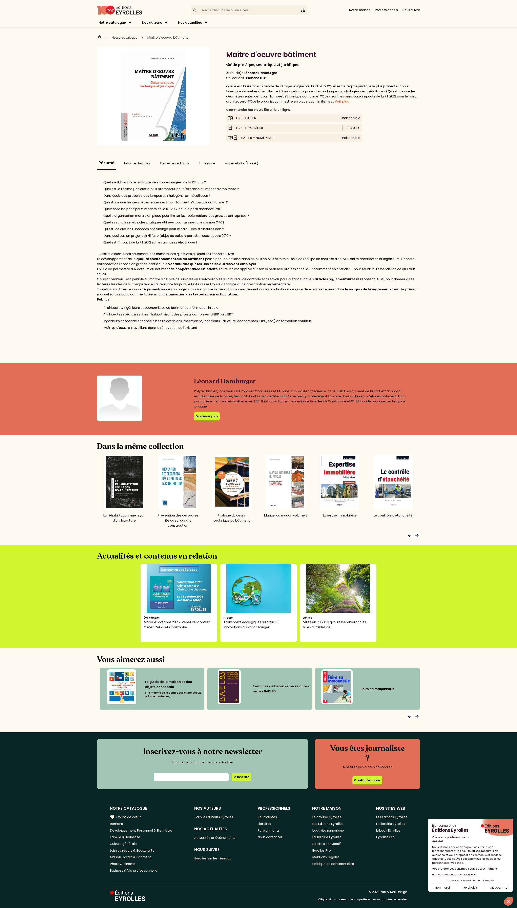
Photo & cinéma (122, 863)
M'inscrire (241, 777)
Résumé (106, 163)
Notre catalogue (112, 22)
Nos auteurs (152, 22)
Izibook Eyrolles (388, 830)
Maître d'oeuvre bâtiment (167, 37)
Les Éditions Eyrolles (327, 823)
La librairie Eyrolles (326, 837)
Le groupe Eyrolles (326, 817)
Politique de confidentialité (333, 863)
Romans (116, 823)
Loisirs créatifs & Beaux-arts (132, 850)
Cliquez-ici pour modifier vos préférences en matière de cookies (362, 899)
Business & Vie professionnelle (133, 870)
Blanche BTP (256, 78)
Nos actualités (190, 22)
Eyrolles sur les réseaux (212, 858)
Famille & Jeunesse (125, 837)
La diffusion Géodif (326, 843)
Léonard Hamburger (260, 73)
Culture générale (123, 843)
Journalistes (267, 817)
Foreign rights (269, 830)
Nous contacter (270, 837)
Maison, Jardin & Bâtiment (130, 857)
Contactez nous (367, 780)
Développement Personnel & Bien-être (141, 830)
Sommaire (207, 163)
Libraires (264, 823)
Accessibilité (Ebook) (241, 163)
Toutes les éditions (174, 163)
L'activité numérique (328, 830)
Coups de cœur (125, 817)
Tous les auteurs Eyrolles (213, 817)
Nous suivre (411, 10)
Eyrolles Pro (321, 850)
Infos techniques (137, 163)
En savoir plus (206, 416)
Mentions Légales (325, 857)
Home (99, 37)
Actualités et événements (214, 837)
